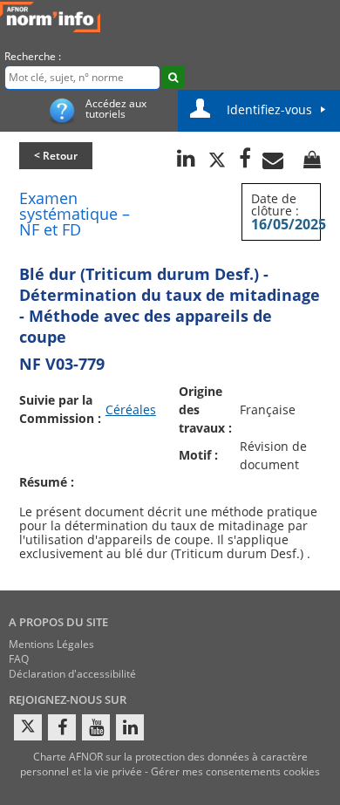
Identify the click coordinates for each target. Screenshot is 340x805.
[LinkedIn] (130, 727)
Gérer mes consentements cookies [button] (235, 771)
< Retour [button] (56, 155)
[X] (28, 727)
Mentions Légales (51, 644)
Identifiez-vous (269, 109)
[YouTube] (96, 727)
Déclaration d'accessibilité (72, 673)
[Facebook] (62, 727)
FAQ (19, 659)
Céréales (130, 409)
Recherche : (32, 56)
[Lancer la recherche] (173, 77)
